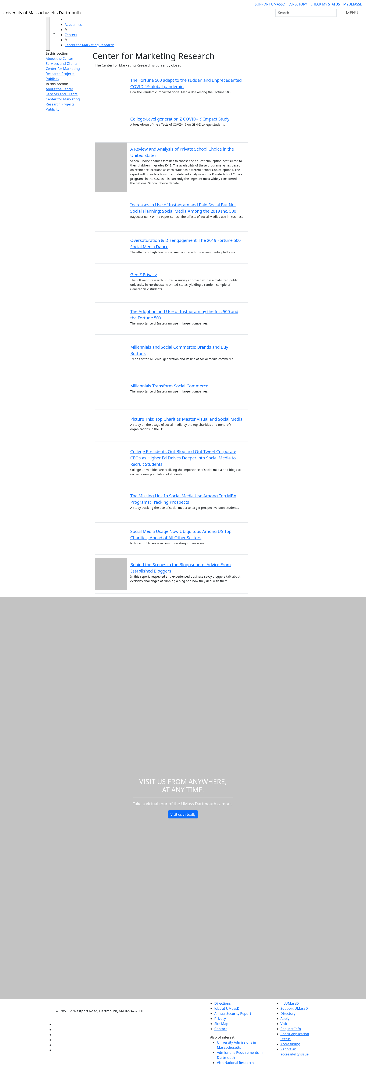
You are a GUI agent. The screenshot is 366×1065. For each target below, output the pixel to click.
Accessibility (290, 1044)
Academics (73, 24)
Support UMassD (270, 4)
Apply (284, 1018)
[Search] (333, 13)
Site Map (221, 1023)
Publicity (52, 78)
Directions (222, 1003)
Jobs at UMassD (227, 1008)
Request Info (290, 1028)
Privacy (220, 1018)
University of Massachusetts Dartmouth (104, 1002)
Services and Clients (62, 63)
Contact (220, 1028)
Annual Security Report (232, 1013)
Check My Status (325, 4)
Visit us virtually (183, 814)
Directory (298, 4)
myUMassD (353, 4)
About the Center (59, 58)
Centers (71, 34)
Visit (283, 1023)
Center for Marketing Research (89, 45)
